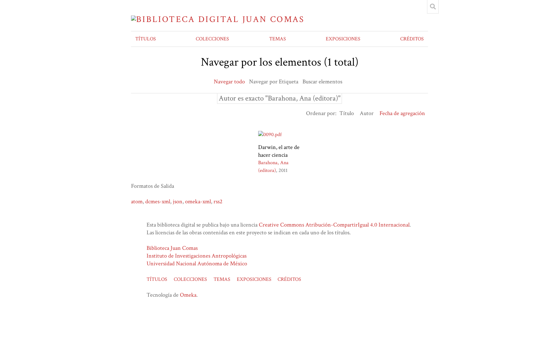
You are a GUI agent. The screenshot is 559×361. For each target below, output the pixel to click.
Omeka (188, 295)
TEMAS (277, 39)
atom (137, 201)
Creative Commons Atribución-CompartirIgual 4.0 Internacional (334, 224)
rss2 (218, 201)
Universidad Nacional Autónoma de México (197, 263)
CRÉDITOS (412, 39)
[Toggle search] (433, 7)
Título (346, 113)
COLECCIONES (212, 39)
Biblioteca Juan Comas (172, 248)
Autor (367, 113)
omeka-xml (198, 201)
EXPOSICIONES (343, 39)
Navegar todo (229, 81)
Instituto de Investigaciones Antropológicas (197, 256)
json (177, 201)
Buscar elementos (322, 81)
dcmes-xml (157, 201)
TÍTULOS (145, 39)
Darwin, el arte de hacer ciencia (279, 151)
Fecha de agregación (402, 113)
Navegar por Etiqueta (273, 81)
